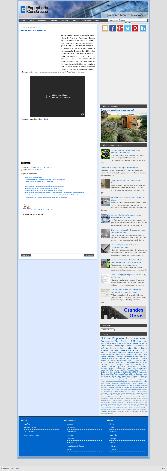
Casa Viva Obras (30, 431)
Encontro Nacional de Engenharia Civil (135, 406)
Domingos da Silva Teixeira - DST (118, 341)
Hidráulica (141, 368)
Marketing (129, 409)
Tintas (106, 413)
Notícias (105, 338)
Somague (104, 354)
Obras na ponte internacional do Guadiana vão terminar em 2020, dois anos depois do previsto (54, 192)
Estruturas (143, 366)
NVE (120, 378)
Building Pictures (30, 428)
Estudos (140, 383)
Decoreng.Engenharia (32, 435)
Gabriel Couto (125, 350)
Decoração (138, 354)
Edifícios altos (120, 368)
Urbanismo (143, 356)
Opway (124, 378)
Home (23, 20)
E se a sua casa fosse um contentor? (117, 110)
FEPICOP (124, 407)
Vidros (103, 380)
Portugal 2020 (128, 411)
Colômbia (116, 380)
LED (145, 407)
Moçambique (122, 360)
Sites (102, 413)
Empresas (118, 338)
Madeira (103, 409)
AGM (133, 400)
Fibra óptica (128, 387)
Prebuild (134, 376)
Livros (145, 396)
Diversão (121, 387)
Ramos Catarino (123, 356)
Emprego (53, 20)
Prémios (143, 343)
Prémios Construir (134, 378)
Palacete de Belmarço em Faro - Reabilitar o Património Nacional (45, 179)
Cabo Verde (140, 402)
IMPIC (119, 396)
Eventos (143, 338)
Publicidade (86, 20)
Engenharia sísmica (125, 380)
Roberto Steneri (129, 374)
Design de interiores (112, 406)
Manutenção (104, 398)
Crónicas (121, 366)
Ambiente (134, 343)
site (47, 119)
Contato (98, 20)
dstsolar (121, 391)
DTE (102, 391)
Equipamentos (142, 372)
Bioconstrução (130, 393)
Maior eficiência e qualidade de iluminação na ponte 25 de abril (44, 186)
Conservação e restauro (130, 404)
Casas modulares (110, 381)
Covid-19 (143, 362)
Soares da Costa (140, 352)
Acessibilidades (105, 402)
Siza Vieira (120, 362)
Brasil (128, 346)
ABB (126, 391)
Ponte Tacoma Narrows (34, 30)
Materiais (105, 350)
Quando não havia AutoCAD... (34, 177)
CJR (134, 402)
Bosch (127, 364)
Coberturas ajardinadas (131, 389)
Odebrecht (144, 409)
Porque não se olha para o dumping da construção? (119, 168)
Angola (111, 354)
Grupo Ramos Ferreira (124, 376)
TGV (139, 376)
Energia (125, 343)
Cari (146, 402)
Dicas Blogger (14, 468)
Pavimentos (120, 364)
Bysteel (132, 364)
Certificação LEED (129, 372)
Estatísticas (132, 366)
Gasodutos (136, 407)
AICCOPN (109, 380)
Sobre (31, 20)
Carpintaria (104, 404)
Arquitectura (142, 341)
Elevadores (138, 395)
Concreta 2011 (105, 395)
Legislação (138, 360)
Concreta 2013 (113, 387)
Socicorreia (110, 385)
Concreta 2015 (115, 395)
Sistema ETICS (106, 400)
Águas (117, 370)
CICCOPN (139, 393)
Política (111, 370)
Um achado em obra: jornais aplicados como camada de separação (46, 197)
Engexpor (124, 381)
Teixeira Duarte (111, 358)
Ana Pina (123, 370)
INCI (145, 383)
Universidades (112, 352)
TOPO (164, 468)
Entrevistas (131, 381)
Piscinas (103, 385)
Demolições (108, 378)
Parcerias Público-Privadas (139, 398)
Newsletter (42, 20)
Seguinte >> (89, 255)
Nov (134, 409)
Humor (130, 360)
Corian (140, 404)
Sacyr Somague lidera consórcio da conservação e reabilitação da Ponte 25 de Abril (51, 195)
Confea (118, 381)
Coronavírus (134, 362)
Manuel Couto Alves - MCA (116, 409)
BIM (127, 362)
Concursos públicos (125, 352)
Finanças (136, 387)
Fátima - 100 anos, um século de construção (39, 181)
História (33, 170)
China (120, 358)
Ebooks (120, 406)
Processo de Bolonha (140, 411)
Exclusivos (138, 381)
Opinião (138, 364)
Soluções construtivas (130, 358)
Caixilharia (118, 372)
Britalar (112, 366)
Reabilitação (115, 343)
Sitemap (75, 20)
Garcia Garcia (140, 348)
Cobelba (119, 404)
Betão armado (118, 389)
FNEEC (130, 407)
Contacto (112, 450)
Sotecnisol (114, 348)
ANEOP (138, 400)
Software (139, 374)
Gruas (142, 407)
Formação (64, 20)
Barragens (130, 370)
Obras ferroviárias (107, 374)
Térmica (122, 383)
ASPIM (145, 400)
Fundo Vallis (131, 368)
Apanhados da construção (130, 385)
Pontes (39, 170)
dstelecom (127, 400)
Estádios (113, 360)
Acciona (111, 389)
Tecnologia (115, 383)
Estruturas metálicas (108, 364)
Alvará (134, 383)
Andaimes (114, 402)
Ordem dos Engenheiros (124, 354)
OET (138, 409)
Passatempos (119, 374)
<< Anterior (25, 255)
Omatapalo (104, 411)
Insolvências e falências (75, 446)
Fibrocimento (112, 396)
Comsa (145, 393)
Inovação (105, 343)
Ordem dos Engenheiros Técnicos (119, 398)
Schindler (144, 378)
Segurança (105, 356)
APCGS (134, 391)
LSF (140, 396)
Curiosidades (106, 346)
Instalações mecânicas (130, 396)
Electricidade (134, 356)
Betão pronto (128, 402)
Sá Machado (117, 400)
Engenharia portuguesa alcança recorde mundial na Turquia (43, 190)
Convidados (143, 389)
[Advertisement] (40, 51)
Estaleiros (104, 407)
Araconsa (120, 402)
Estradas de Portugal (111, 391)
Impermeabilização (107, 368)
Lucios (115, 378)
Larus (145, 354)
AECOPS (118, 385)
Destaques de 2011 (127, 395)
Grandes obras (126, 348)
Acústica (128, 383)
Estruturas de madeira (114, 407)
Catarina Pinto (112, 404)
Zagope (110, 413)
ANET (130, 391)
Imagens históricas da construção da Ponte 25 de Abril (42, 188)
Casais (103, 358)
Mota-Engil (119, 346)
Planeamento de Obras (115, 411)
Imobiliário (132, 338)
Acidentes (112, 356)
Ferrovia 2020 (137, 380)
